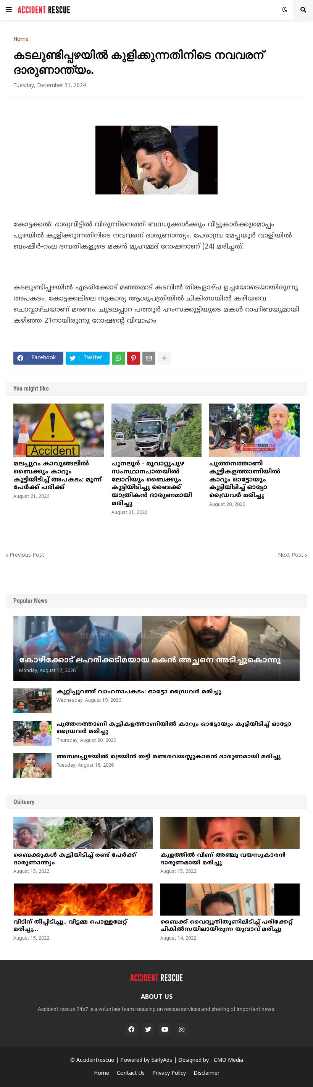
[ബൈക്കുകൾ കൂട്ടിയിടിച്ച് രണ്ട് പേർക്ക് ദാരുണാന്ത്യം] (83, 833)
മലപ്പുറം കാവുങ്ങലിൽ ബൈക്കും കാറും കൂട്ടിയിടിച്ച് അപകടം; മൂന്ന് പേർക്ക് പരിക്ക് (57, 475)
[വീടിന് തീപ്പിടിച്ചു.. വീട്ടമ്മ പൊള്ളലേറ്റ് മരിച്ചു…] (83, 899)
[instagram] (181, 1029)
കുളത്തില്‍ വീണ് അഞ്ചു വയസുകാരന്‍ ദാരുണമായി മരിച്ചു (223, 859)
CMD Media (228, 1060)
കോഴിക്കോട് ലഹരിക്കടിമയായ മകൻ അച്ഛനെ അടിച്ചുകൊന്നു (150, 660)
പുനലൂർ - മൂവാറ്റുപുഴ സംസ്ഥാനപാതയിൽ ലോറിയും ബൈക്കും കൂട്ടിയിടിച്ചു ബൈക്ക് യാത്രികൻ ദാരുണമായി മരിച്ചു (151, 483)
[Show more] (164, 358)
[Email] (148, 358)
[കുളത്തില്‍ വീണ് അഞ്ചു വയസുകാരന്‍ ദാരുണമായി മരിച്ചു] (230, 833)
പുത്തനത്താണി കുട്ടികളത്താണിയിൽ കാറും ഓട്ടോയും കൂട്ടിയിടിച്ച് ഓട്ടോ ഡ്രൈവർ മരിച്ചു (244, 479)
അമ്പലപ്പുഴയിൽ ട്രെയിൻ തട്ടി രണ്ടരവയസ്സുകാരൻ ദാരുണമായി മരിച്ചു (168, 757)
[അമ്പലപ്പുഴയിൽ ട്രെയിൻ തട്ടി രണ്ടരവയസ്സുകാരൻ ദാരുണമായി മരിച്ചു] (32, 765)
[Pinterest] (133, 358)
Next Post (290, 555)
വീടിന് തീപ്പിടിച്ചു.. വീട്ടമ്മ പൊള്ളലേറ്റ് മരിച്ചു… (70, 926)
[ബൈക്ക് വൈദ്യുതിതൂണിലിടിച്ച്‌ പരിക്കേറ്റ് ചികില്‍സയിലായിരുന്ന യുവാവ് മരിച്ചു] (230, 899)
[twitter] (148, 1029)
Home (21, 39)
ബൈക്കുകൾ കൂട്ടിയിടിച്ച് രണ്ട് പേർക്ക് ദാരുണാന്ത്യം (74, 859)
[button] (9, 9)
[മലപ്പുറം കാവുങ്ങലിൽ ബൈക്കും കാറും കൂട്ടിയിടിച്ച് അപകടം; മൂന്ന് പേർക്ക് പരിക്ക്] (58, 430)
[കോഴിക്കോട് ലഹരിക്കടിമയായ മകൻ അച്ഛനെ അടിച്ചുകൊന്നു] (156, 648)
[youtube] (164, 1029)
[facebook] (131, 1029)
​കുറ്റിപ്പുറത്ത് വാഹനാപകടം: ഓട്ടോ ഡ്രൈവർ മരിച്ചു (138, 692)
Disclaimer (206, 1073)
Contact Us (131, 1073)
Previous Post (27, 555)
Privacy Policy (169, 1073)
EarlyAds (161, 1060)
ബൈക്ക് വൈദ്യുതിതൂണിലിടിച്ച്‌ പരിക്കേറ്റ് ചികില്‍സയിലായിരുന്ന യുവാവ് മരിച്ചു (226, 926)
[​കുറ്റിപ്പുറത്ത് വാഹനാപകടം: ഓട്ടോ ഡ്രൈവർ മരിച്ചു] (32, 700)
